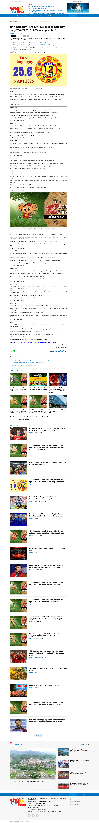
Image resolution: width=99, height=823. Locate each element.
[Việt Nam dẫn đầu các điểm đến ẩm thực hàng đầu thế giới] (18, 673)
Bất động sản (50, 16)
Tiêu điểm (16, 16)
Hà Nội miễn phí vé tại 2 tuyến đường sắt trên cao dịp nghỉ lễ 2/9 (57, 411)
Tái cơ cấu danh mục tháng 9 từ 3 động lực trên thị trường (44, 6)
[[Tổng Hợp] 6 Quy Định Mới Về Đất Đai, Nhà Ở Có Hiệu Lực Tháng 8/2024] (63, 787)
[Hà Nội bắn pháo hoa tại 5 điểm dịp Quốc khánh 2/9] (18, 553)
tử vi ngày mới (39, 416)
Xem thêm (38, 735)
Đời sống (73, 16)
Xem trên (81, 744)
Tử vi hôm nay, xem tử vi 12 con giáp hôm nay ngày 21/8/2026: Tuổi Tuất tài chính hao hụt (46, 635)
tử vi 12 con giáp (21, 416)
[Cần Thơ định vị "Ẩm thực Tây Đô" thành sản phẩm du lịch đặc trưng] (38, 379)
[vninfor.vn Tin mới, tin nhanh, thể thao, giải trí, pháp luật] (17, 10)
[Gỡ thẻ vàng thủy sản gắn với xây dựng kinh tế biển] (63, 764)
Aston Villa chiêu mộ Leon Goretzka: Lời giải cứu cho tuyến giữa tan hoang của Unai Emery (47, 429)
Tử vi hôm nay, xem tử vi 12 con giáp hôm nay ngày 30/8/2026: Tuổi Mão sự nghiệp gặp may (18, 411)
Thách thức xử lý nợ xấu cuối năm (39, 8)
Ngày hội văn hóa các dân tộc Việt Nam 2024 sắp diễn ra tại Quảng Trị (79, 772)
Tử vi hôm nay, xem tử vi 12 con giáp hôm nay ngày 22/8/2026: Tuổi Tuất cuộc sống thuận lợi (46, 618)
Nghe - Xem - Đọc (47, 21)
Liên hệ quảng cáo (75, 801)
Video (11, 783)
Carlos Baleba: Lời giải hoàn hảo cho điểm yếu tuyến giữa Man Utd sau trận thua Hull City (46, 498)
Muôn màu (55, 21)
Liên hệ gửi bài (74, 804)
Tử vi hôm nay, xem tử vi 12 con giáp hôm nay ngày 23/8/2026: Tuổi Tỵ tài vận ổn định (46, 601)
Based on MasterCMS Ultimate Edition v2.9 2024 (20, 821)
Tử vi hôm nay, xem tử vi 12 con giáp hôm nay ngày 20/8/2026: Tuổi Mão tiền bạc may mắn (46, 703)
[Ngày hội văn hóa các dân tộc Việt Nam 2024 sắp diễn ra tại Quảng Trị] (63, 775)
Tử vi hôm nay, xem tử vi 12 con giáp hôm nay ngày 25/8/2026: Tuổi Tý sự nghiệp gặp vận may (47, 532)
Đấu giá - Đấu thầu (39, 16)
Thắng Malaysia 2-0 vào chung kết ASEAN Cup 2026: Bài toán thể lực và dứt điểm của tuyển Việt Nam (47, 653)
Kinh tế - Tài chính (26, 16)
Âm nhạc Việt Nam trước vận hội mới (43, 685)
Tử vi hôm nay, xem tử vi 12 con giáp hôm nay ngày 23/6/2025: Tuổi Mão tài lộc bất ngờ (33, 45)
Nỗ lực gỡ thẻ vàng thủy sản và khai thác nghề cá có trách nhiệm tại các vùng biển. (78, 750)
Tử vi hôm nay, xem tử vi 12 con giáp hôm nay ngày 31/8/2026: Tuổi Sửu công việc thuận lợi (18, 389)
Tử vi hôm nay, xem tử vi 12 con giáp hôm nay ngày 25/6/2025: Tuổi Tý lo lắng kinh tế (35, 342)
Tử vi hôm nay (30, 416)
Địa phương (82, 16)
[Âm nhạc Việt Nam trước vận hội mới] (18, 690)
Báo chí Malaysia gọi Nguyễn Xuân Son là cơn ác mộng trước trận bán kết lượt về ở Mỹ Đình (47, 721)
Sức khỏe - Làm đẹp (62, 16)
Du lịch (31, 21)
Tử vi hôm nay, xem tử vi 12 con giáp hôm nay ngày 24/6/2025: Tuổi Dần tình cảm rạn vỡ (33, 42)
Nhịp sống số (38, 21)
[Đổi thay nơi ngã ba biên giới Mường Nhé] (33, 763)
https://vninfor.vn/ (48, 416)
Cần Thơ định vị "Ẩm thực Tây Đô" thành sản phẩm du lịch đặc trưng (38, 389)
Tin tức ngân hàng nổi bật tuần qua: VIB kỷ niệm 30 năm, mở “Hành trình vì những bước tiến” (32, 360)
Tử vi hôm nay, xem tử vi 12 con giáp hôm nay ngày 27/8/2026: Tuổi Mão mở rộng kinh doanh (46, 481)
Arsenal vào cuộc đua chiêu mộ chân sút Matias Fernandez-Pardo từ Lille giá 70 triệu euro (46, 566)
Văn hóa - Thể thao (23, 21)
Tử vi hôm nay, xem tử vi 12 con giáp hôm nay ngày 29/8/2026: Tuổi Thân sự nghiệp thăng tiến (37, 411)
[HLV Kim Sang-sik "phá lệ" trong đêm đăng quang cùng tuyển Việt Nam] (18, 468)
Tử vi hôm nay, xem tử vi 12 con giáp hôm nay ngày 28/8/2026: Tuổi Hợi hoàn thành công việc (46, 446)
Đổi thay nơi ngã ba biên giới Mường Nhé (26, 781)
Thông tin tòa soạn (75, 798)
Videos (18, 744)
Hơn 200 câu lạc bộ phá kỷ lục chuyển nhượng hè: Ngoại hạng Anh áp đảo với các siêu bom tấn (47, 515)
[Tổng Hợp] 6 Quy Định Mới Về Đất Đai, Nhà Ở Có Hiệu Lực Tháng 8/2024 (79, 784)
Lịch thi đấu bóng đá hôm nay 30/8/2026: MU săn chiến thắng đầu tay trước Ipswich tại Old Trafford (57, 390)
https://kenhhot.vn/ (59, 416)
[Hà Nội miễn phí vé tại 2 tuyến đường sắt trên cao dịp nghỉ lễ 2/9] (58, 401)
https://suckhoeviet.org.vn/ (24, 419)
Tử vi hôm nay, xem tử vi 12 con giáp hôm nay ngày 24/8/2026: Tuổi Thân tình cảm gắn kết (46, 583)
